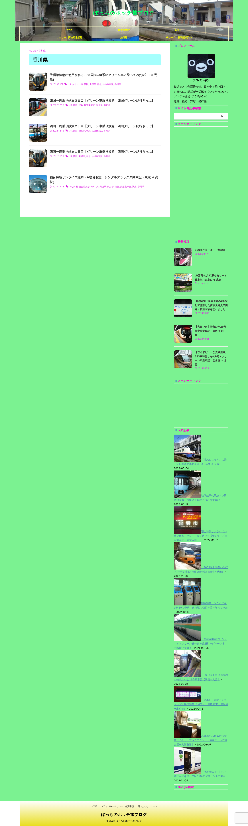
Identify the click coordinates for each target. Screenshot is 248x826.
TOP (69, 30)
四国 (86, 84)
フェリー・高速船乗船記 (69, 37)
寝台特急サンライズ (88, 186)
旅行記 (123, 37)
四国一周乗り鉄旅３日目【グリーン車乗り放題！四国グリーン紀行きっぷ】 (102, 100)
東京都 (110, 186)
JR (69, 84)
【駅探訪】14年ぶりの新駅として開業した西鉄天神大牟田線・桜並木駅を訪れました (211, 305)
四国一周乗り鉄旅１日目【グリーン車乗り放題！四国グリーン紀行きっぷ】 (102, 151)
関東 (134, 186)
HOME (94, 806)
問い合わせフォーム (147, 806)
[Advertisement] (201, 182)
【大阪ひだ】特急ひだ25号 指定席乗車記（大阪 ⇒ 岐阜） (212, 330)
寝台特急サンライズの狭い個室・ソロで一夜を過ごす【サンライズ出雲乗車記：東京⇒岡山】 (200, 536)
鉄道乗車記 (124, 30)
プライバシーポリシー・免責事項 (117, 806)
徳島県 (82, 130)
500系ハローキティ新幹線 (210, 249)
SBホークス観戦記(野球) (178, 37)
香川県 (118, 84)
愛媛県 (93, 84)
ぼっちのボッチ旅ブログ (124, 13)
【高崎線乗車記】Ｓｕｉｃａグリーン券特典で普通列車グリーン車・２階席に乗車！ (200, 643)
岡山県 (102, 186)
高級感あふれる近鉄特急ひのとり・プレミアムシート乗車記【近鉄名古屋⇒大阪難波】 (200, 740)
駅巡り (178, 30)
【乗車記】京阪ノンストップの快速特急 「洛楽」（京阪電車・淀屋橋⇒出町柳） (201, 704)
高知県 (107, 105)
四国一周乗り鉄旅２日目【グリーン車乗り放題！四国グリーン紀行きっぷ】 (102, 126)
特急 (99, 84)
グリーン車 (77, 84)
